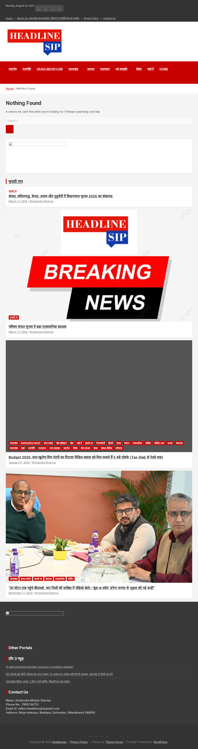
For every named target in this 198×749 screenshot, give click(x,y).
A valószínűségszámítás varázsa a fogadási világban (39, 667)
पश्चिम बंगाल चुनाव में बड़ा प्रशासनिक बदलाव (37, 326)
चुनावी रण (13, 191)
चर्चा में (150, 69)
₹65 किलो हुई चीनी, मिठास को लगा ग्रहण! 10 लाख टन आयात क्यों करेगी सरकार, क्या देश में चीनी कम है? (59, 674)
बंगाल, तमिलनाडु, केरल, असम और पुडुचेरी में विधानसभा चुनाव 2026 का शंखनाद (61, 196)
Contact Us (109, 18)
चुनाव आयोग (26, 578)
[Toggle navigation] (10, 79)
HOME (164, 69)
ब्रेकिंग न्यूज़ (159, 443)
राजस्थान (105, 69)
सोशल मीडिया (106, 448)
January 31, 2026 (19, 462)
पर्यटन (126, 443)
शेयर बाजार (85, 448)
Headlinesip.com (50, 69)
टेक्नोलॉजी (100, 443)
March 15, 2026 (18, 201)
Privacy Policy (91, 18)
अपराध (90, 69)
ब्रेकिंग (148, 443)
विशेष (139, 69)
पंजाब (118, 443)
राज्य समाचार (54, 448)
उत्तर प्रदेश (48, 443)
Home (9, 18)
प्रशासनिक (137, 443)
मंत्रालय (179, 443)
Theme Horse (114, 742)
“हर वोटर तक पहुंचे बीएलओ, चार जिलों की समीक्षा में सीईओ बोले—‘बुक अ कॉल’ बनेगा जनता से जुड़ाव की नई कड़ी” (82, 588)
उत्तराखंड (73, 69)
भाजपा (170, 443)
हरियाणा (119, 448)
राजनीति (26, 69)
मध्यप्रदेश (14, 448)
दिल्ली (110, 443)
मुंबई (23, 448)
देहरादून (48, 578)
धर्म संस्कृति (121, 69)
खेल (71, 443)
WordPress (160, 742)
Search (10, 129)
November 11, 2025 (20, 593)
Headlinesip (59, 742)
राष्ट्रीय (13, 69)
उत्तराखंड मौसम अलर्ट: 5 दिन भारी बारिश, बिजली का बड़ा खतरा (38, 681)
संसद (95, 448)
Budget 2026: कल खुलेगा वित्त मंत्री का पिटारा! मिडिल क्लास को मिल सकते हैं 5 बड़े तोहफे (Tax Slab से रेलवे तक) (86, 457)
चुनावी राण (16, 181)
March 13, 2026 (18, 331)
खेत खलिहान (61, 443)
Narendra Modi (30, 443)
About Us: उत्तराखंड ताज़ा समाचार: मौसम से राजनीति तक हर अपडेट (48, 18)
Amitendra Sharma (41, 201)
